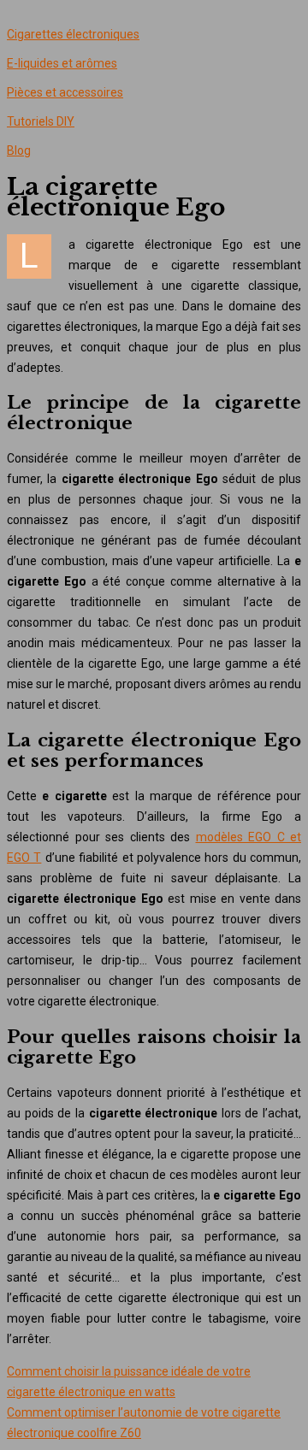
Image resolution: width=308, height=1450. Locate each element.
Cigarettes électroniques (73, 34)
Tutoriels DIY (40, 121)
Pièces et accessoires (65, 92)
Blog (19, 150)
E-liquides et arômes (62, 63)
